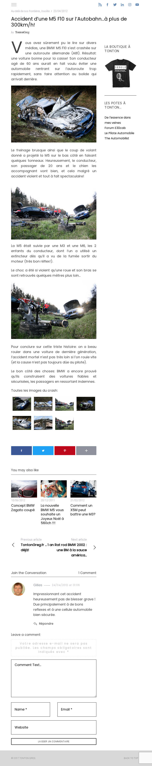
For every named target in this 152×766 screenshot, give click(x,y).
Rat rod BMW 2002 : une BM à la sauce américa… (71, 547)
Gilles (37, 585)
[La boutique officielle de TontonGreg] (120, 87)
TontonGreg (22, 32)
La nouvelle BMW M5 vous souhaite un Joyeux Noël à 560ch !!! (52, 514)
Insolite (45, 11)
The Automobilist (117, 138)
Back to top (131, 758)
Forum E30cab (115, 128)
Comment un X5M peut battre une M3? (82, 509)
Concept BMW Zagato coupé (23, 507)
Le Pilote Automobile (119, 133)
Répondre (46, 623)
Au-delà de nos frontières (25, 11)
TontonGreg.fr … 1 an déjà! (37, 545)
